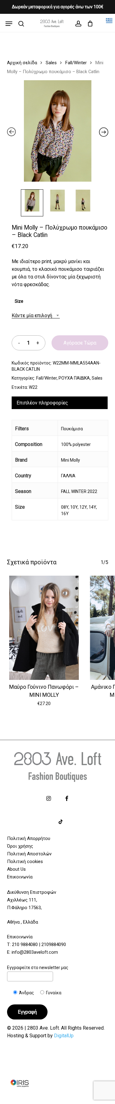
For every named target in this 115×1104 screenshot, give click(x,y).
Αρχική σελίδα (22, 62)
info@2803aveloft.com (35, 952)
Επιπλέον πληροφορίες (42, 403)
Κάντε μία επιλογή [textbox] (32, 315)
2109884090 (53, 944)
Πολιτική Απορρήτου (28, 838)
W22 (33, 387)
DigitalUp (64, 1036)
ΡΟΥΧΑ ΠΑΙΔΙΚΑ (74, 378)
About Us (16, 869)
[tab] (60, 402)
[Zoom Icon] (57, 133)
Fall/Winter (76, 62)
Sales (51, 62)
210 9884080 (25, 944)
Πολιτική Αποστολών (29, 854)
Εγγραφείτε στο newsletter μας (37, 967)
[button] (9, 24)
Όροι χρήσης (20, 846)
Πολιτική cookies (25, 861)
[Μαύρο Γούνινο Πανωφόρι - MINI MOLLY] (44, 628)
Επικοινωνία (20, 877)
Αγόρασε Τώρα (79, 343)
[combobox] (36, 315)
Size (19, 301)
